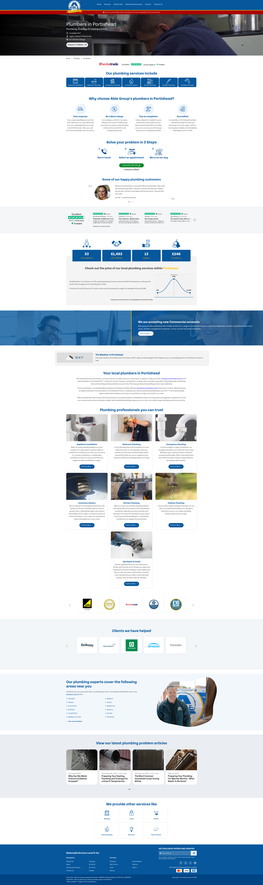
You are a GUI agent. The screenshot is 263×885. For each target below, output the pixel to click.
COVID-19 (92, 864)
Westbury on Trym (74, 717)
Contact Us (70, 870)
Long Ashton (72, 713)
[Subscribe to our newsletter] (194, 853)
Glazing (112, 870)
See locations (75, 721)
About (68, 864)
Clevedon (71, 699)
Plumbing (77, 58)
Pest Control (114, 864)
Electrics (135, 864)
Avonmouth (72, 706)
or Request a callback (131, 169)
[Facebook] (181, 863)
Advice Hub (69, 861)
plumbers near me (72, 694)
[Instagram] (185, 863)
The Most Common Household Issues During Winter (147, 779)
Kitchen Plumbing (131, 503)
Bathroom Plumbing (131, 444)
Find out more (145, 333)
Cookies (91, 870)
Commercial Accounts (73, 867)
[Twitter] (190, 863)
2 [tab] (134, 789)
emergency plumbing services (172, 379)
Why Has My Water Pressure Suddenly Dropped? (77, 779)
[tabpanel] (131, 192)
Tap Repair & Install (131, 562)
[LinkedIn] (195, 863)
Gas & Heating (136, 861)
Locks (111, 867)
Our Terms (92, 867)
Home (68, 58)
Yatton (109, 702)
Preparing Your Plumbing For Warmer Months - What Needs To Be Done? (181, 779)
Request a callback (76, 45)
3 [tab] (132, 201)
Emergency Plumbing (176, 444)
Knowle (109, 713)
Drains (134, 867)
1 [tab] (129, 201)
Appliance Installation (87, 444)
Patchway (110, 717)
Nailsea (70, 702)
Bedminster (111, 706)
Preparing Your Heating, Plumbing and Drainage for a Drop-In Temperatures (115, 779)
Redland (110, 699)
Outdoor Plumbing (176, 503)
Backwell (71, 710)
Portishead (86, 58)
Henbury (110, 710)
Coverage (92, 861)
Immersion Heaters (87, 503)
